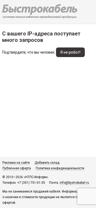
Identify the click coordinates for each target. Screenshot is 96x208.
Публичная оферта (16, 168)
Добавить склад (47, 163)
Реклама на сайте (16, 163)
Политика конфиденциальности (60, 168)
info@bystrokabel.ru (74, 183)
